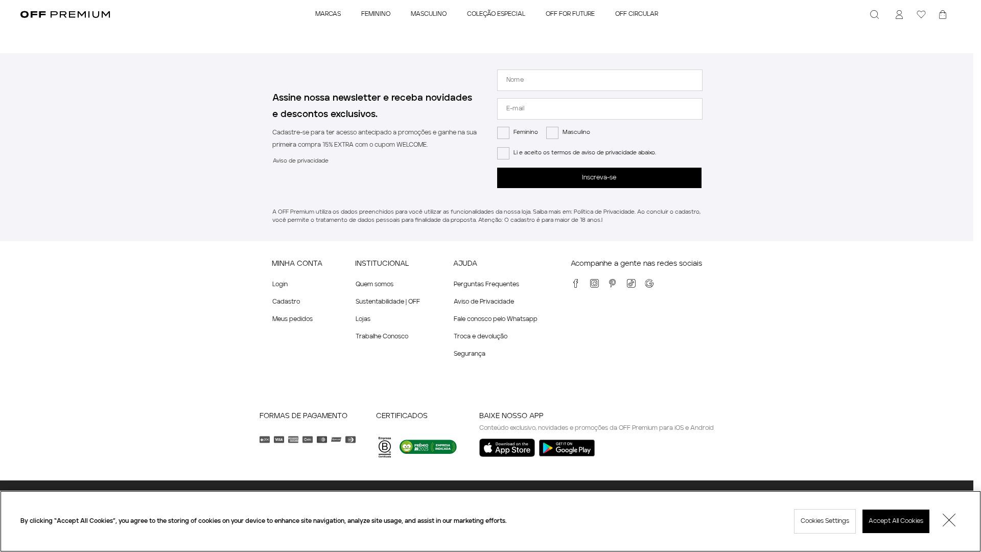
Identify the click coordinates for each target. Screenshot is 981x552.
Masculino (576, 132)
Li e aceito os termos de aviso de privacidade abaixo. (584, 153)
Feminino (525, 132)
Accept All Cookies (896, 521)
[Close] (949, 521)
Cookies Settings (825, 521)
